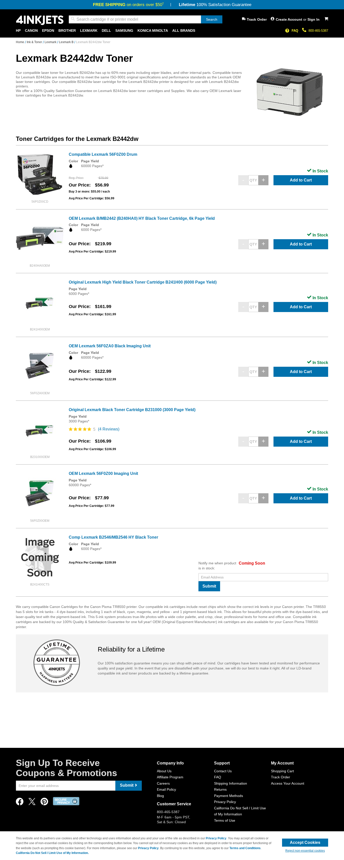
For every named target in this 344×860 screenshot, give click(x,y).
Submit (209, 586)
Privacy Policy (225, 802)
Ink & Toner (35, 42)
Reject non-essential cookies (305, 850)
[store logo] (40, 20)
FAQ (295, 31)
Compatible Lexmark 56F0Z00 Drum (103, 154)
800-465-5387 (318, 31)
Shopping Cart (282, 771)
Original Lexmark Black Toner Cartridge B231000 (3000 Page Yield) (132, 410)
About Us (164, 771)
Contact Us (223, 771)
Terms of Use (224, 820)
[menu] (172, 31)
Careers (163, 783)
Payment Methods (228, 796)
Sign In (313, 19)
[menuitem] (18, 31)
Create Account (289, 19)
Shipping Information (230, 783)
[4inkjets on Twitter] (32, 803)
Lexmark (51, 42)
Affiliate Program (170, 777)
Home (20, 42)
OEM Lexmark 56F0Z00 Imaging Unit (103, 473)
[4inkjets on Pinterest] (44, 803)
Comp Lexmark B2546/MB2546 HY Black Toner (113, 537)
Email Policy (166, 789)
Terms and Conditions (245, 848)
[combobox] (145, 19)
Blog (160, 796)
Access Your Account (287, 783)
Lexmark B (66, 42)
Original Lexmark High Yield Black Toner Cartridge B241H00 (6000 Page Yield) (143, 282)
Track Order (257, 19)
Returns (220, 789)
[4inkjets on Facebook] (19, 803)
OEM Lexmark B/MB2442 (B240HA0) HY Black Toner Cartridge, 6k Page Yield (142, 218)
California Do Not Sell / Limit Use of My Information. (52, 853)
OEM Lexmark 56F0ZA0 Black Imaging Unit (110, 346)
